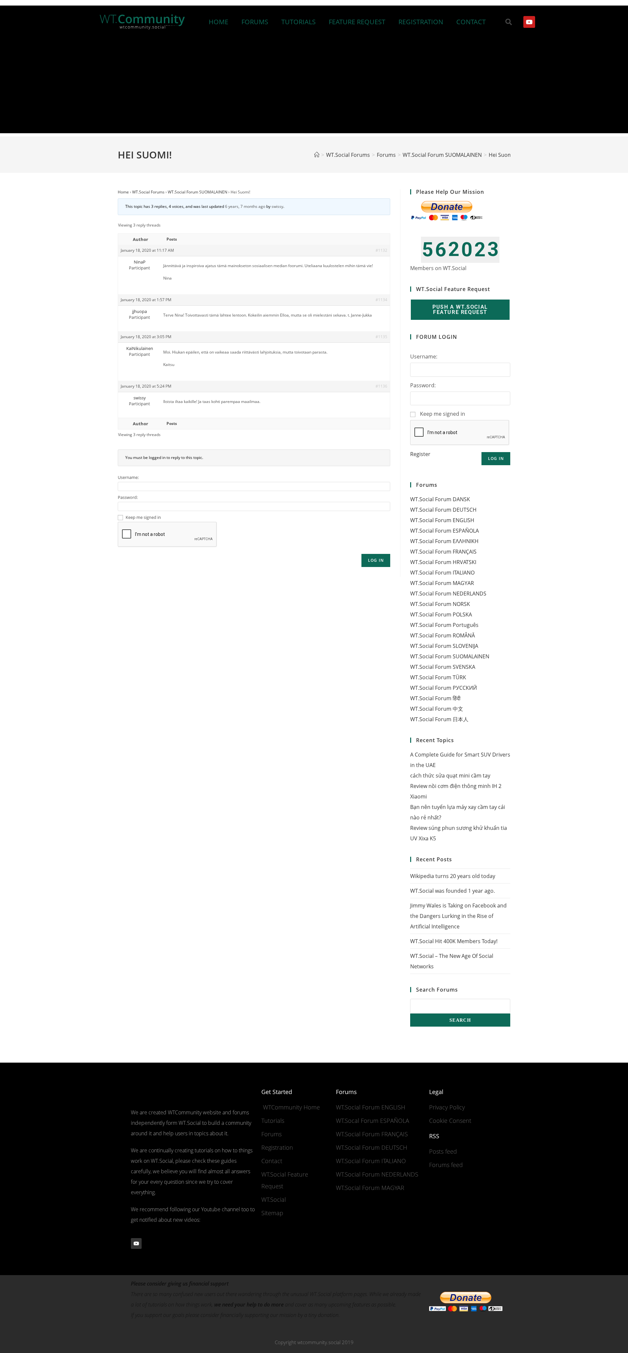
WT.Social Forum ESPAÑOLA (444, 530)
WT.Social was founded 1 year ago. (452, 890)
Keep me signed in (143, 517)
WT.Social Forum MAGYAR (442, 583)
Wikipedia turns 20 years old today (452, 876)
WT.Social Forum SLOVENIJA (444, 645)
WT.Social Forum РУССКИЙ (443, 687)
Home (123, 192)
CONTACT (471, 21)
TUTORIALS (298, 21)
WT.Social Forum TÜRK (438, 677)
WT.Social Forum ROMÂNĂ (442, 635)
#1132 (381, 250)
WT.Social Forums (148, 192)
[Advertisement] (314, 87)
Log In (376, 560)
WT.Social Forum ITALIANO (442, 572)
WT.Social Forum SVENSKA (442, 666)
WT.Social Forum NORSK (440, 604)
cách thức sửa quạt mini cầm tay (450, 775)
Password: (128, 497)
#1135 (381, 336)
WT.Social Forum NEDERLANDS (448, 593)
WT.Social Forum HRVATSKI (443, 562)
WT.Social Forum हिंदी (435, 698)
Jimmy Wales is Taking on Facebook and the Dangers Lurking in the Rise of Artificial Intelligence (458, 916)
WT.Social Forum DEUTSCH (443, 509)
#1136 (381, 386)
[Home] (316, 154)
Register (420, 454)
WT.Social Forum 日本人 (439, 719)
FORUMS (254, 21)
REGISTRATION (420, 21)
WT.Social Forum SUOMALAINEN (197, 192)
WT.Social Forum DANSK (440, 499)
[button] (508, 21)
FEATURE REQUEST (357, 21)
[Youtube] (529, 22)
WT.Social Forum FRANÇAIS (443, 551)
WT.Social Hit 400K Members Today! (453, 941)
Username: (128, 477)
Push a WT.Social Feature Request (460, 309)
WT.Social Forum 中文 (436, 708)
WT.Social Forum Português (444, 625)
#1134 (381, 299)
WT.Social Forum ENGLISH (442, 520)
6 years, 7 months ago (245, 206)
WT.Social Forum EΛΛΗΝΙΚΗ (444, 541)
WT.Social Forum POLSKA (441, 614)
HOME (218, 21)
